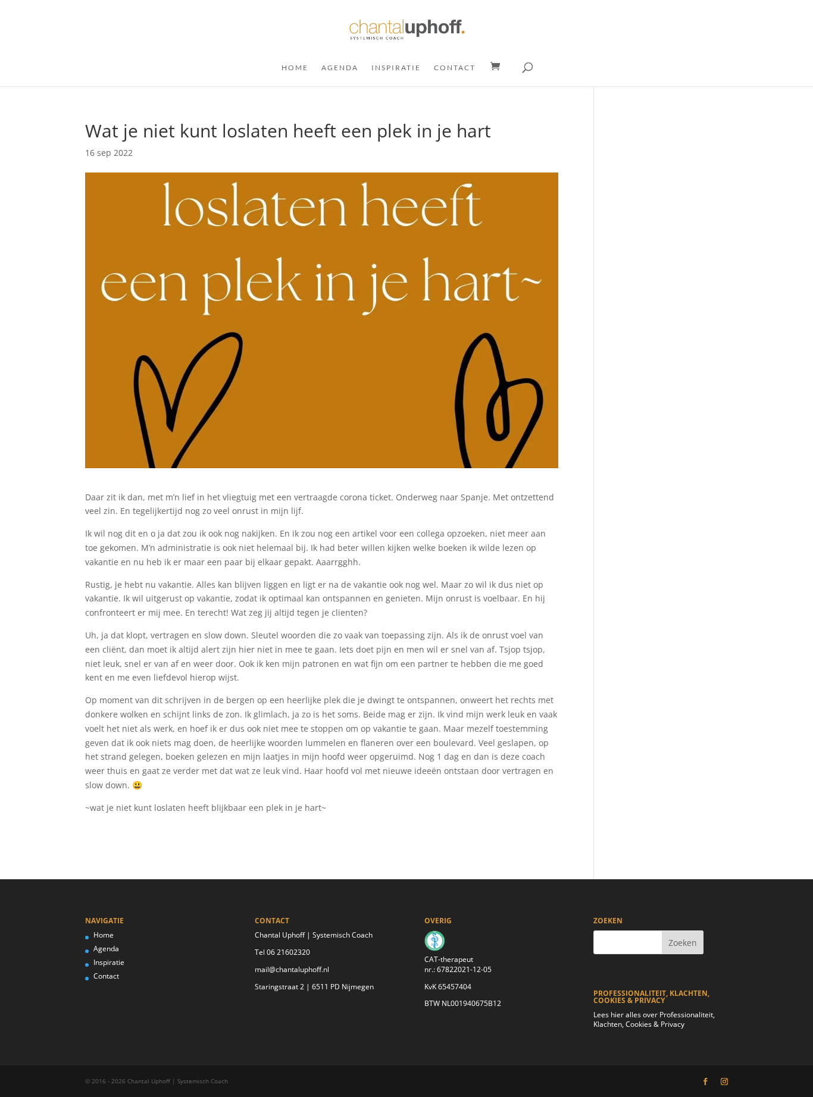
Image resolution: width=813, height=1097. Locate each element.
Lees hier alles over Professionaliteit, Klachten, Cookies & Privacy (654, 1020)
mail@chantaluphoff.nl (292, 969)
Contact (455, 68)
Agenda (339, 68)
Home (295, 68)
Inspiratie (396, 68)
